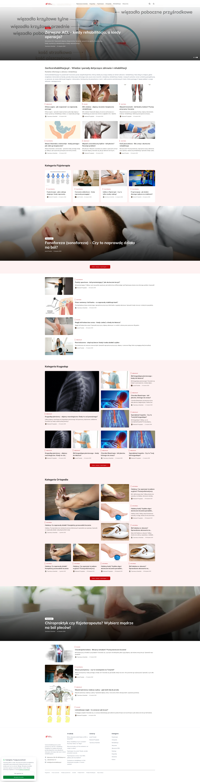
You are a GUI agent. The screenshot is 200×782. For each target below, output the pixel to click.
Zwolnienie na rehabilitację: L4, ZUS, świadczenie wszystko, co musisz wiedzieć (76, 762)
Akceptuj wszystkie (19, 777)
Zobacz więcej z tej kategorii (99, 267)
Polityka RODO (81, 772)
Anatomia (123, 104)
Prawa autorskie (55, 772)
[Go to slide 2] (195, 57)
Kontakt (74, 772)
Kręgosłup (92, 4)
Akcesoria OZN (116, 748)
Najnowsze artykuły (82, 4)
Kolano (48, 28)
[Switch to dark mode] (153, 3)
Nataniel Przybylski (94, 740)
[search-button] (149, 4)
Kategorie (115, 734)
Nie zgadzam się (18, 773)
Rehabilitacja (117, 4)
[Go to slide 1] (193, 57)
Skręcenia (125, 4)
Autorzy (92, 734)
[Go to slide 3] (197, 57)
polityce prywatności (24, 769)
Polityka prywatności (65, 772)
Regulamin (47, 772)
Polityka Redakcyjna (90, 772)
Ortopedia (108, 4)
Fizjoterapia (100, 4)
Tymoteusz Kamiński (50, 46)
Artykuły (70, 734)
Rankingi (114, 751)
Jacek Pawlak (48, 251)
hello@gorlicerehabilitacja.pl (54, 762)
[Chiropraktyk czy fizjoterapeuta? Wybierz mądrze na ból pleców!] (100, 613)
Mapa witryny (100, 772)
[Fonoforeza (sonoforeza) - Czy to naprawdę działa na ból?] (100, 233)
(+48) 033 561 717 (51, 760)
